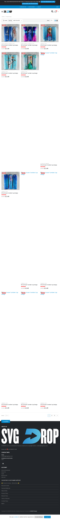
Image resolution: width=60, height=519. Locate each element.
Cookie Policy (4, 501)
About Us (3, 472)
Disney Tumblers (4, 43)
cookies (16, 517)
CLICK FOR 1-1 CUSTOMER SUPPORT (11, 480)
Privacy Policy (4, 493)
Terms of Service (5, 498)
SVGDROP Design (33, 511)
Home (3, 16)
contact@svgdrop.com (42, 445)
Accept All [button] (47, 517)
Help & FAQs (4, 490)
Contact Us (23, 6)
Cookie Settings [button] (39, 517)
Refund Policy (4, 496)
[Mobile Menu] (2, 11)
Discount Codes (5, 485)
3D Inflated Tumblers (44, 163)
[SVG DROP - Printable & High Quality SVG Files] (8, 12)
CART (57, 6)
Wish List (3, 477)
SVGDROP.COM (13, 449)
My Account (32, 6)
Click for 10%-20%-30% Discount (30, 3)
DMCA (2, 503)
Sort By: (10, 20)
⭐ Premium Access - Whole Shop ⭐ (10, 483)
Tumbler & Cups (11, 43)
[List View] (57, 20)
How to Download (5, 470)
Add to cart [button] (17, 26)
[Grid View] (55, 20)
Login (2, 473)
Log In (39, 6)
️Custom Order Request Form (48, 1)
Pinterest (3, 463)
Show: (48, 20)
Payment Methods (5, 488)
